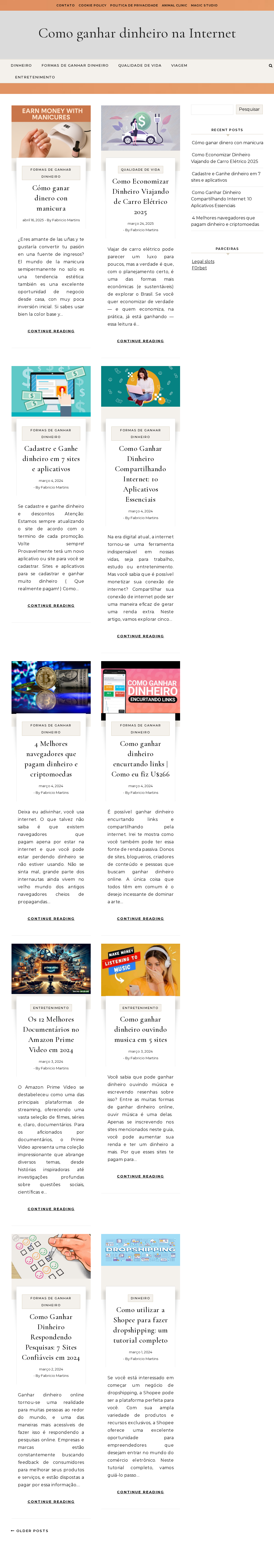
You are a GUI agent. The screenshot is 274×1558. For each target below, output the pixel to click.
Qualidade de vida (140, 65)
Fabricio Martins (66, 220)
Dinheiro (21, 65)
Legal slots (203, 261)
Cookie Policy (92, 5)
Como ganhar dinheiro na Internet (137, 32)
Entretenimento (35, 77)
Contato (65, 5)
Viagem (179, 65)
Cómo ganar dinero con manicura (51, 198)
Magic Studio (204, 5)
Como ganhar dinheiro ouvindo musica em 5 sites (140, 1029)
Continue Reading (51, 331)
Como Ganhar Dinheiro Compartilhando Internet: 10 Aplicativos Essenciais (221, 199)
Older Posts (32, 1531)
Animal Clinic (174, 5)
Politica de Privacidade (134, 5)
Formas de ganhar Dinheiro (75, 65)
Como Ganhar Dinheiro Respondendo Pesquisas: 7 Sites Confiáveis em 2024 (51, 1337)
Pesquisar (249, 109)
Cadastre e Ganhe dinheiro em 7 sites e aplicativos (51, 458)
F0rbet (199, 268)
